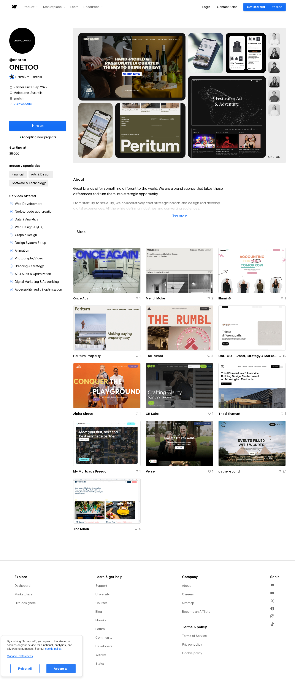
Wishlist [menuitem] (100, 655)
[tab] (81, 232)
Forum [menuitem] (100, 629)
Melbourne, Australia (28, 93)
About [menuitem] (186, 585)
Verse (150, 471)
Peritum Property (87, 356)
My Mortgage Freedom (91, 471)
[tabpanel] (179, 392)
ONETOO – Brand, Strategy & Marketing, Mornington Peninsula (247, 356)
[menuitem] (272, 585)
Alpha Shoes (83, 413)
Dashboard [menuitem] (22, 585)
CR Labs (152, 413)
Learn (74, 7)
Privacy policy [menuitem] (192, 644)
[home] (14, 7)
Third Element (229, 413)
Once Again (82, 298)
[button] (30, 7)
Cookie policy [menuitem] (192, 653)
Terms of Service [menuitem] (194, 636)
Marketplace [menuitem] (24, 594)
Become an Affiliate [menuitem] (196, 611)
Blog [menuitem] (98, 611)
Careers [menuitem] (188, 594)
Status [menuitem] (100, 663)
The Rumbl (154, 356)
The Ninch (81, 529)
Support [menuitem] (101, 585)
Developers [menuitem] (103, 646)
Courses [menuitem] (101, 603)
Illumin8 (224, 298)
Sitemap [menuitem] (188, 603)
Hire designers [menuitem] (25, 603)
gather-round (229, 471)
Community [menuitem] (103, 637)
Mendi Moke (155, 298)
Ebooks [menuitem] (100, 620)
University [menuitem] (102, 594)
